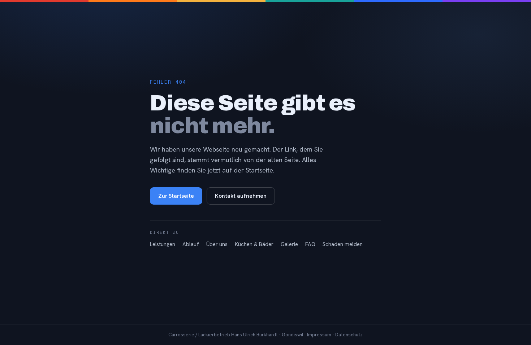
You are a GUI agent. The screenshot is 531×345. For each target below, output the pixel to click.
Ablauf (190, 244)
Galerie (289, 244)
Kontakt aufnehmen (241, 196)
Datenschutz (349, 335)
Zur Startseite (176, 196)
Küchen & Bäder (254, 244)
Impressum (319, 335)
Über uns (217, 244)
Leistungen (162, 244)
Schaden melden (343, 244)
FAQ (310, 244)
